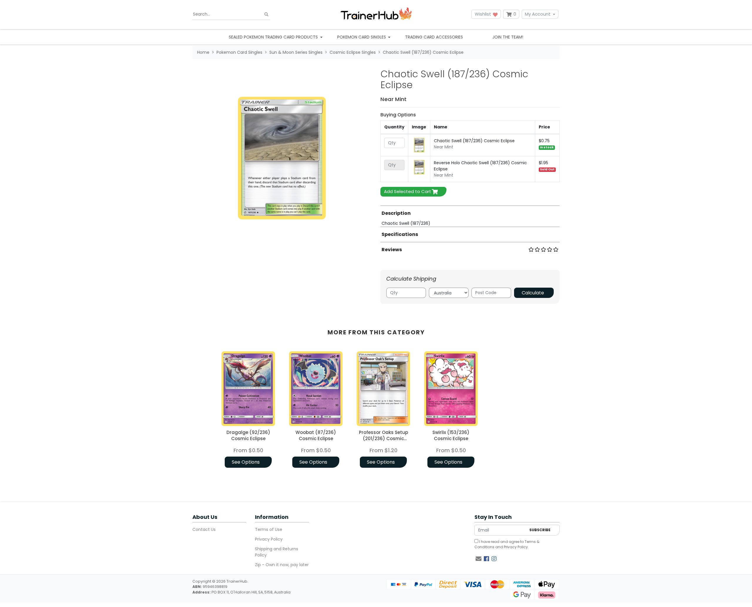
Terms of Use (268, 529)
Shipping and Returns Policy (276, 552)
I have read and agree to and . (506, 544)
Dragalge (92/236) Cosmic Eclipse (248, 435)
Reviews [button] (392, 249)
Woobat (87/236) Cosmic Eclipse (316, 435)
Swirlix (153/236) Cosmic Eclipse (450, 435)
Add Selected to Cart (407, 191)
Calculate (533, 292)
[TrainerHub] (376, 14)
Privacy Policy (269, 539)
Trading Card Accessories (434, 37)
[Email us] (478, 559)
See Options (246, 462)
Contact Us (204, 529)
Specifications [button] (400, 234)
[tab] (470, 216)
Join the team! (507, 37)
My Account (537, 14)
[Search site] (266, 14)
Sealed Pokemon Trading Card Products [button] (274, 37)
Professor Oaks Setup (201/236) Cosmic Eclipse (383, 438)
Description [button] (396, 213)
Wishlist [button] (483, 14)
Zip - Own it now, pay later (282, 565)
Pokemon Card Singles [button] (362, 37)
